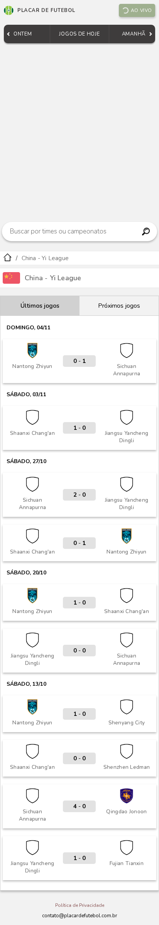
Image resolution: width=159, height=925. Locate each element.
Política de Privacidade (79, 905)
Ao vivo (141, 10)
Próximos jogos (119, 306)
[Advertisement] (79, 130)
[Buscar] (146, 231)
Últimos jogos (39, 306)
